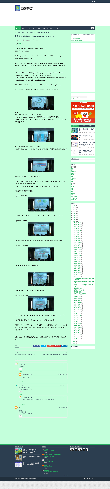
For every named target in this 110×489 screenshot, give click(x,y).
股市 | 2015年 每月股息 (79, 290)
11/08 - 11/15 (77, 236)
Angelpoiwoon (27, 374)
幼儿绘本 (73, 186)
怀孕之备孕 (74, 196)
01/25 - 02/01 (77, 333)
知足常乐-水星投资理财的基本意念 (52, 454)
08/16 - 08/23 (77, 259)
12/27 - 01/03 (77, 223)
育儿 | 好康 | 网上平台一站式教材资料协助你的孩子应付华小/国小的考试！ (87, 144)
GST (72, 179)
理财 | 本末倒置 (77, 292)
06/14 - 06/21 (77, 276)
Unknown (21, 408)
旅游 (72, 191)
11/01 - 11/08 (77, 238)
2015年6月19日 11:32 (62, 364)
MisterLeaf (47, 470)
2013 (74, 343)
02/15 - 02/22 (77, 327)
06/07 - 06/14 (77, 296)
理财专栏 (73, 171)
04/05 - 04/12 (77, 313)
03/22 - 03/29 (77, 317)
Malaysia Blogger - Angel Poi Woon (28, 478)
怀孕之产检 (74, 198)
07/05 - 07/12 (77, 271)
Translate (76, 99)
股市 (28, 28)
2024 (74, 205)
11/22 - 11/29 (77, 232)
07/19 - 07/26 (77, 267)
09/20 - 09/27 (77, 249)
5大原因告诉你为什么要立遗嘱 (51, 471)
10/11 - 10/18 (77, 244)
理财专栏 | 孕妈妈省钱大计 (80, 294)
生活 (55, 28)
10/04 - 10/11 (77, 246)
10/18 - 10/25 (77, 242)
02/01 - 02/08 (77, 331)
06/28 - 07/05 (77, 272)
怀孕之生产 (74, 199)
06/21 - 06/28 (77, 274)
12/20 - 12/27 (77, 224)
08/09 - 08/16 (77, 261)
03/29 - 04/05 (77, 315)
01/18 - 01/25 (77, 334)
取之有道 (46, 449)
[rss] (94, 1)
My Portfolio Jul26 (48, 461)
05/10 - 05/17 (77, 304)
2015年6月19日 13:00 (62, 374)
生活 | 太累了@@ (78, 288)
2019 (74, 213)
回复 (21, 369)
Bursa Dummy (47, 460)
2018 (74, 215)
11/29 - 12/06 (77, 230)
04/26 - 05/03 (77, 308)
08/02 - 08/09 (77, 263)
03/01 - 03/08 (77, 323)
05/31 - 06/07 (77, 298)
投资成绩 (73, 178)
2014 (74, 341)
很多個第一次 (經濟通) (49, 451)
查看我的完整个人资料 (76, 40)
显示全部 (66, 475)
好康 (44, 28)
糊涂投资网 (47, 465)
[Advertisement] (66, 15)
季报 (72, 176)
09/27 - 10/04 (77, 247)
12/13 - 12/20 (77, 226)
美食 (39, 28)
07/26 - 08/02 (77, 265)
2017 (74, 217)
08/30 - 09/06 (77, 255)
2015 (74, 221)
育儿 (34, 28)
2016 (74, 219)
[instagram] (92, 1)
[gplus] (89, 1)
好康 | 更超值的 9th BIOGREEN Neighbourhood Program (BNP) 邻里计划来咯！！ (31, 450)
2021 (74, 209)
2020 (74, 211)
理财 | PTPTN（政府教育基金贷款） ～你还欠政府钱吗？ (31, 463)
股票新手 (73, 173)
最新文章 (75, 126)
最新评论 (91, 126)
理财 (23, 28)
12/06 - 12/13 (77, 228)
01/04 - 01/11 (77, 338)
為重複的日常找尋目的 (49, 456)
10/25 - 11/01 (77, 240)
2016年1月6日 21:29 (63, 407)
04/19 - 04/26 (77, 309)
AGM (27, 32)
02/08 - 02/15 (77, 329)
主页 (18, 28)
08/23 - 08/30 (77, 257)
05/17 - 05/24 (77, 302)
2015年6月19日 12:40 (62, 385)
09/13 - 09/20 (77, 251)
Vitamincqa (22, 364)
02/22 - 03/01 (77, 325)
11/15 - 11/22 (77, 234)
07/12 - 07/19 (77, 269)
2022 (74, 207)
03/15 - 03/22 (77, 319)
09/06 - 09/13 (77, 253)
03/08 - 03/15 (77, 321)
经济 (72, 181)
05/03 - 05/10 (77, 306)
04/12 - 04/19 (77, 311)
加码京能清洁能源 (48, 466)
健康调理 (49, 28)
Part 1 (20, 44)
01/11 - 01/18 (77, 336)
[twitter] (87, 1)
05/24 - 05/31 (77, 300)
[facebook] (84, 1)
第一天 (21, 385)
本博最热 (83, 126)
